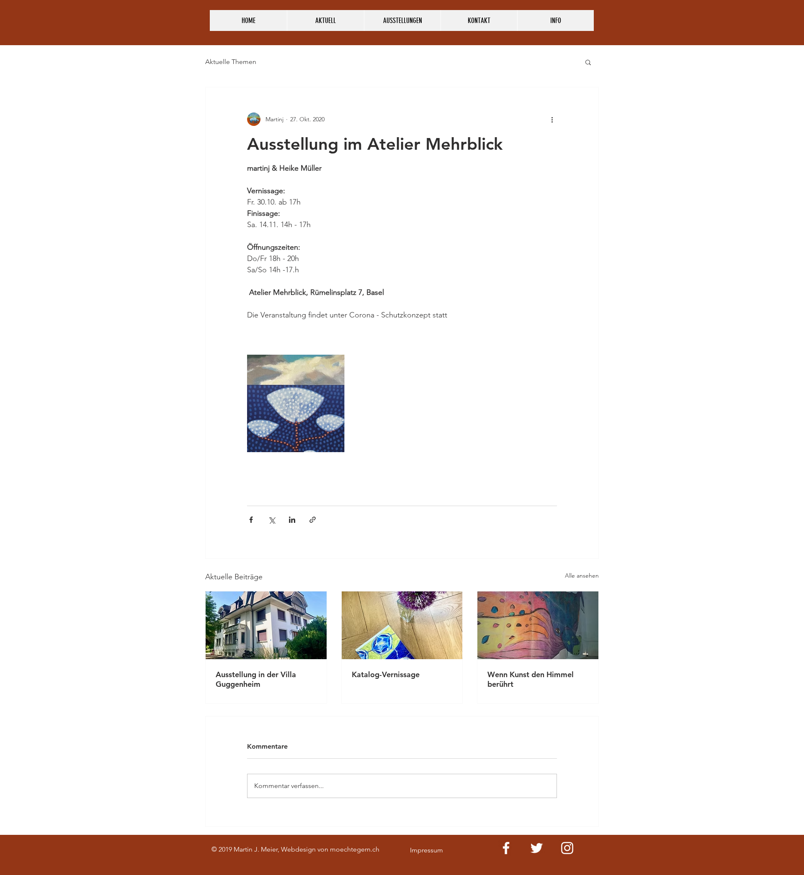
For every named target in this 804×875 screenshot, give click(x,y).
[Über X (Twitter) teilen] (272, 520)
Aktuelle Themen (230, 62)
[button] (588, 62)
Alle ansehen (582, 575)
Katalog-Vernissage (386, 674)
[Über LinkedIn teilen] (292, 520)
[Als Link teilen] (313, 520)
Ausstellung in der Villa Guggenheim (256, 679)
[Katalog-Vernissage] (402, 625)
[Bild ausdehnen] (296, 403)
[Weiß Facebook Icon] (506, 848)
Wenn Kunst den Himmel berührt (530, 679)
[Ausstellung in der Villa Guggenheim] (266, 625)
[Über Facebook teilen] (251, 520)
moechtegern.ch (354, 849)
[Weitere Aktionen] (552, 119)
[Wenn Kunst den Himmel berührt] (537, 625)
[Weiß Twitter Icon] (536, 848)
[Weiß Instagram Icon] (567, 848)
